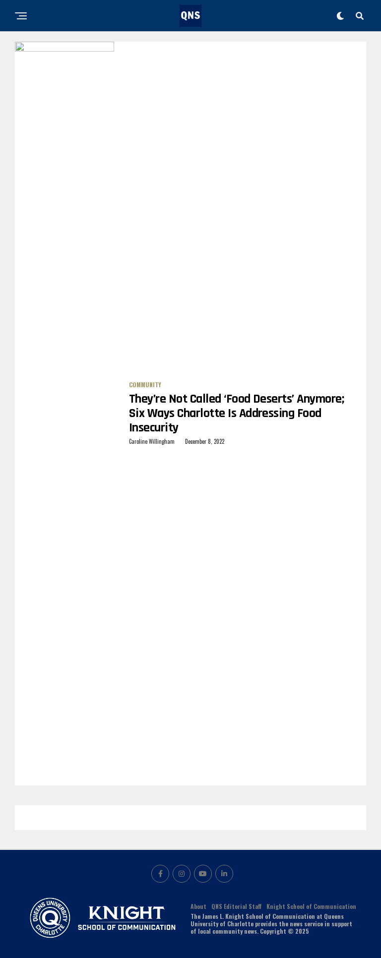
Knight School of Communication (311, 906)
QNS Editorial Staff (236, 906)
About (198, 906)
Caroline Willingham (152, 441)
